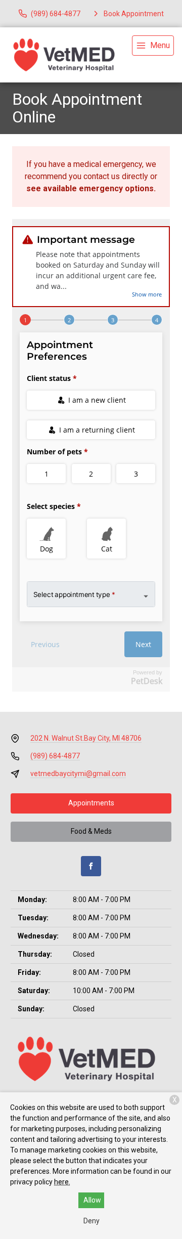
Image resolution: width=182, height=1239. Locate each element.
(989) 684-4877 (55, 756)
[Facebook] (91, 866)
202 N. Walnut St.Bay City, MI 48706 (86, 738)
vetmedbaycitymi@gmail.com (78, 774)
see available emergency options (90, 188)
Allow (92, 1200)
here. (62, 1182)
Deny (91, 1221)
